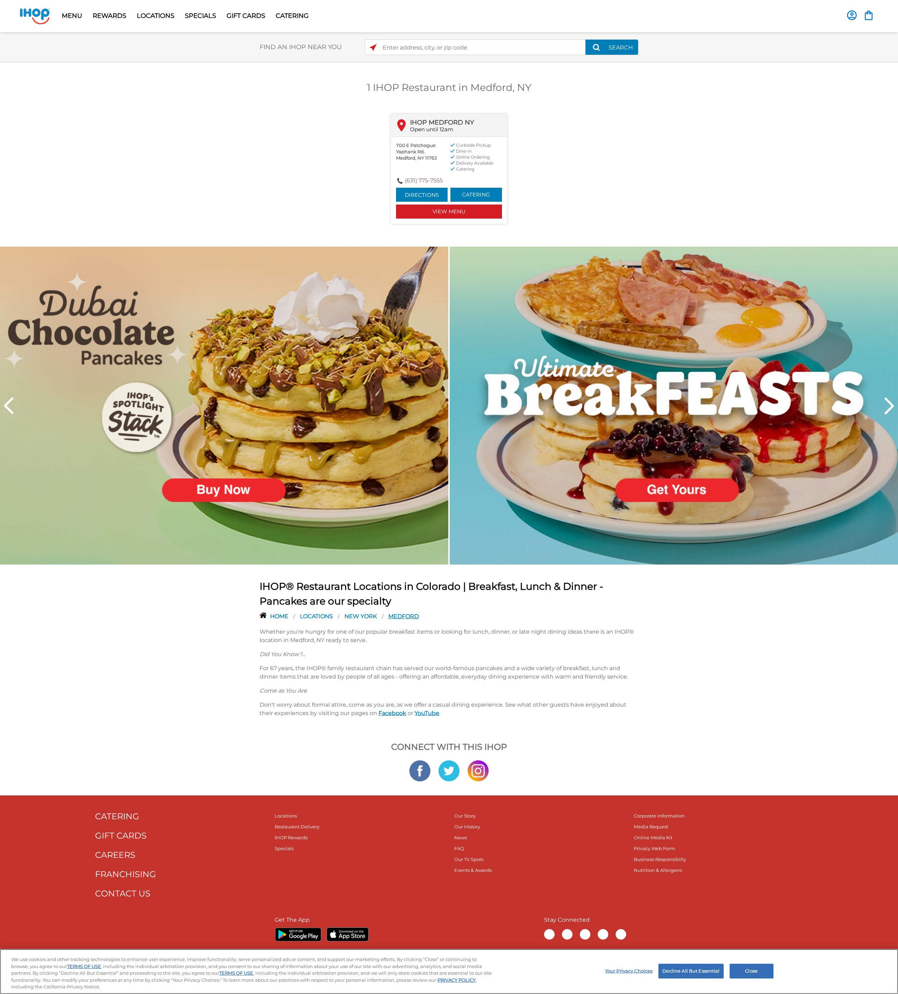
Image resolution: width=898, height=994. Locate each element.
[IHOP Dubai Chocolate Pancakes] (224, 405)
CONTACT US (122, 893)
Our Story (465, 816)
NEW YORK (361, 616)
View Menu (449, 211)
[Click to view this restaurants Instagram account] (478, 770)
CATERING (292, 16)
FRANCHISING (125, 874)
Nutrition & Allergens (658, 870)
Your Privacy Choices (629, 971)
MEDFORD (403, 616)
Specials (284, 848)
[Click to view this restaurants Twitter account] (449, 770)
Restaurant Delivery (297, 826)
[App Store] (348, 934)
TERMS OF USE (84, 966)
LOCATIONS (155, 16)
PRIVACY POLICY (456, 980)
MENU (72, 16)
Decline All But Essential (690, 971)
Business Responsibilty (660, 859)
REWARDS (109, 16)
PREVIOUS (9, 406)
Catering (476, 194)
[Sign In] (852, 15)
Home (280, 616)
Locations (317, 616)
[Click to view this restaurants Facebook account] (419, 770)
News (460, 837)
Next (889, 406)
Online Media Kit (653, 837)
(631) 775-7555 (424, 180)
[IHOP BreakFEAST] (674, 405)
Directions (422, 195)
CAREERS (115, 855)
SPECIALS (200, 16)
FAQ (459, 848)
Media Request (651, 826)
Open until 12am (431, 129)
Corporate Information (659, 816)
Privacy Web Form (654, 848)
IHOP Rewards (291, 837)
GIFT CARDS (246, 16)
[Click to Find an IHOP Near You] (373, 47)
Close (751, 971)
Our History (467, 826)
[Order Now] (868, 15)
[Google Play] (298, 934)
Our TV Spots (468, 859)
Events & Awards (473, 870)
